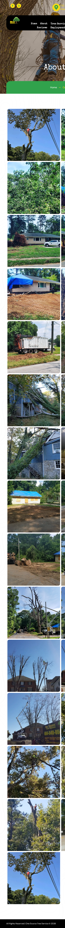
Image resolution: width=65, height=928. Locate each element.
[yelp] (19, 6)
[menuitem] (32, 24)
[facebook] (12, 6)
